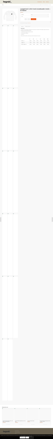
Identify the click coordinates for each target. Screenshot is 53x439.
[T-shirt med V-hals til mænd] (0, 219)
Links (15, 433)
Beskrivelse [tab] (22, 26)
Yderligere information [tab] (27, 26)
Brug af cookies (17, 430)
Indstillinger (31, 437)
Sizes (22, 16)
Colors (22, 14)
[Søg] (50, 2)
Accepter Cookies (22, 437)
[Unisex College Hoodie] (52, 219)
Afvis (27, 437)
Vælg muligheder (8, 424)
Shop (3, 4)
